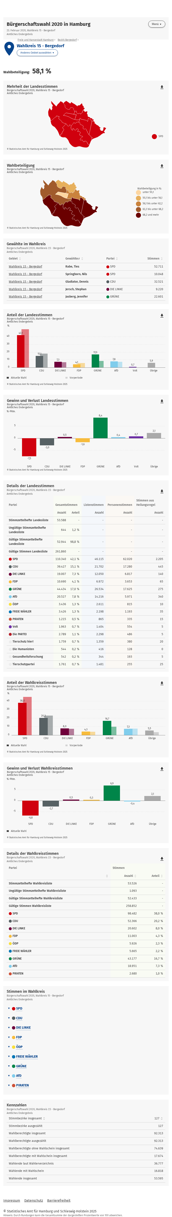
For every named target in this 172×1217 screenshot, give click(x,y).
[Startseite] (86, 8)
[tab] (86, 1008)
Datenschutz (33, 1201)
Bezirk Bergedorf (67, 39)
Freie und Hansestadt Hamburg (35, 39)
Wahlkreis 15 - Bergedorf (25, 266)
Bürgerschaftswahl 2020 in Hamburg (48, 24)
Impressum (11, 1201)
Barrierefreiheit (58, 1201)
